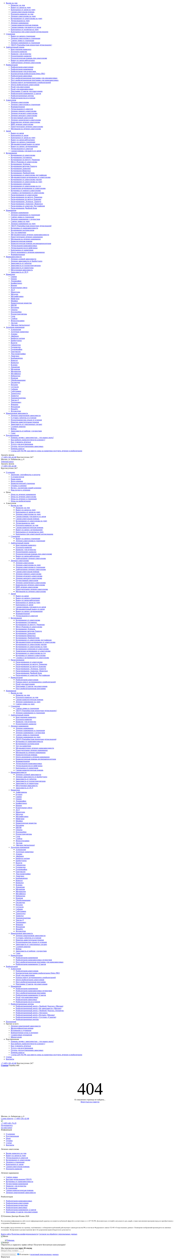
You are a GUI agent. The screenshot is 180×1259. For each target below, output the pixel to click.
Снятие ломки (12, 1177)
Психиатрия (11, 1022)
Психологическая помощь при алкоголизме (29, 58)
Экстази (14, 323)
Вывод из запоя (17, 133)
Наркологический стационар (23, 483)
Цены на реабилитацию (21, 501)
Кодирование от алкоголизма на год (26, 186)
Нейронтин (15, 376)
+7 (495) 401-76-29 (8, 1123)
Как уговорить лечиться (21, 442)
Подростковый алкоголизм (22, 118)
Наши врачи (16, 479)
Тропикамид (16, 402)
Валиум (14, 343)
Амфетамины (21, 792)
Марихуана (15, 292)
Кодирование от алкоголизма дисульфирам (29, 175)
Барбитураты (16, 340)
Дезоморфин (16, 281)
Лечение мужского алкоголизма (24, 113)
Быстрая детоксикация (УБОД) (19, 1179)
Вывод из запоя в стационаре (23, 36)
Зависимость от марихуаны (22, 268)
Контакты (10, 1059)
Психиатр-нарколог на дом (22, 14)
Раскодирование (17, 660)
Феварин (14, 404)
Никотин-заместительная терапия (25, 422)
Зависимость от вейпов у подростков (26, 431)
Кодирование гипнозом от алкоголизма (32, 649)
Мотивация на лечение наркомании (26, 239)
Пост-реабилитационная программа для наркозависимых (35, 80)
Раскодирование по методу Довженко (26, 197)
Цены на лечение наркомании (23, 494)
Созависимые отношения (21, 1035)
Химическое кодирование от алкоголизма (28, 188)
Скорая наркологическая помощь (24, 25)
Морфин (14, 301)
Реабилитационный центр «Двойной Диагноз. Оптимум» (40, 1011)
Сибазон (14, 389)
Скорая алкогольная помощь (22, 12)
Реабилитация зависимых (21, 76)
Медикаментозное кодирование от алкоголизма (30, 177)
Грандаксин (16, 351)
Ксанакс (14, 365)
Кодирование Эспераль (20, 164)
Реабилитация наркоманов (22, 69)
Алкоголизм (11, 100)
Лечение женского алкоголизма (24, 115)
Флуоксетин (16, 411)
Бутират (19, 794)
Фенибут (14, 409)
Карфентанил (16, 283)
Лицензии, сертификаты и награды (25, 475)
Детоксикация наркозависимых (24, 246)
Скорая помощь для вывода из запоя (26, 27)
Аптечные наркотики (20, 332)
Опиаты (14, 310)
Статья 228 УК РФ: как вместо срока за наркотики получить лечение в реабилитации (46, 451)
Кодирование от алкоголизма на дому (26, 18)
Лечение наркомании (20, 23)
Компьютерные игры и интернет (24, 1033)
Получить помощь (8, 1254)
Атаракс (14, 334)
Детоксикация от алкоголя (22, 109)
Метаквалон (16, 371)
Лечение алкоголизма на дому (23, 16)
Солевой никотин (18, 426)
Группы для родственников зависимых (27, 446)
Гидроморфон (16, 349)
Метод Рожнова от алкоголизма (24, 162)
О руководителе (17, 477)
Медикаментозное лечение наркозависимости (30, 235)
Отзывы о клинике (19, 486)
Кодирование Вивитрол (21, 171)
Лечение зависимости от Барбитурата (26, 261)
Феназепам (15, 407)
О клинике (10, 472)
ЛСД (13, 290)
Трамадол (15, 396)
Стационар (10, 34)
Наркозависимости (14, 257)
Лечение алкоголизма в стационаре (25, 38)
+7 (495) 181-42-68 (8, 457)
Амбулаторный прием (15, 47)
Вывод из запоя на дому (21, 7)
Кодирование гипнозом (20, 184)
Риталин (14, 385)
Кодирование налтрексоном (22, 230)
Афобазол (15, 336)
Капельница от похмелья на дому (25, 29)
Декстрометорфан (18, 354)
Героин (14, 279)
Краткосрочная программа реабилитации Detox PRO (38, 973)
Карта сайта (6, 1234)
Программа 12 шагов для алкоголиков (26, 91)
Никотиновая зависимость (17, 413)
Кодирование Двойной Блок (23, 173)
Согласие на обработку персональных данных (58, 1234)
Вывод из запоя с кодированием (24, 146)
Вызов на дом (11, 3)
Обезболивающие (18, 380)
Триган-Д (15, 400)
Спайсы (14, 318)
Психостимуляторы (19, 314)
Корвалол (15, 362)
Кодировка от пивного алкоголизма (26, 190)
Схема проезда (7, 1118)
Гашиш (14, 276)
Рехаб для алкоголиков (20, 87)
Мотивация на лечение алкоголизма (26, 129)
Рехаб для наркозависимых (22, 89)
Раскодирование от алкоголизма (24, 195)
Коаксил (14, 360)
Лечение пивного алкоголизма (23, 111)
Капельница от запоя (19, 135)
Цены (8, 1138)
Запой (8, 131)
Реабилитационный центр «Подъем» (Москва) (35, 1015)
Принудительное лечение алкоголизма (27, 126)
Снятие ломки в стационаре (22, 40)
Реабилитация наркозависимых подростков (34, 960)
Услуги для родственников (22, 444)
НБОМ (14, 305)
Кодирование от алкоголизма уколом (26, 179)
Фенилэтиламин (17, 321)
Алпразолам (16, 329)
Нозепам (14, 378)
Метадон (14, 294)
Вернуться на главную (90, 1102)
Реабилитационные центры (22, 96)
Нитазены (15, 307)
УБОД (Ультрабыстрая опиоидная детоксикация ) (31, 45)
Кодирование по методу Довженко (25, 160)
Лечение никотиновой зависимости (26, 415)
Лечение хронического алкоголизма (26, 120)
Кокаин (14, 285)
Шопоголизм (16, 1037)
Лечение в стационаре (15, 1162)
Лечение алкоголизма (20, 102)
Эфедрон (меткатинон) (20, 325)
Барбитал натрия (18, 338)
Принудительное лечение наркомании (27, 237)
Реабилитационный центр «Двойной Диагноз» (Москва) (39, 1006)
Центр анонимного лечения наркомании (28, 252)
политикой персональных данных (44, 1254)
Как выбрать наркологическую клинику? (28, 440)
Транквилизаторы (18, 398)
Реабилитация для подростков (23, 71)
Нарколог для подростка (21, 54)
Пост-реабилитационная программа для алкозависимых (34, 78)
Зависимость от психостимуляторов (26, 265)
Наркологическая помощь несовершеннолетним (31, 243)
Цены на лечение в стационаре (24, 499)
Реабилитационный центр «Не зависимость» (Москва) (38, 1008)
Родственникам (12, 435)
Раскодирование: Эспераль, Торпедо (26, 201)
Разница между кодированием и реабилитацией (31, 82)
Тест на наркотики (18, 232)
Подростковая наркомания (17, 1184)
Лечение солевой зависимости (23, 259)
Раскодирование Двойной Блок (24, 208)
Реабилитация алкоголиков (22, 67)
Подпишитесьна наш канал (7, 1126)
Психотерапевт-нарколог (21, 56)
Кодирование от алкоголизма (23, 155)
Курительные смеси (19, 288)
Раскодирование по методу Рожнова (26, 199)
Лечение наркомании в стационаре (25, 43)
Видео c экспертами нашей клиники (26, 488)
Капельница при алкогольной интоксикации (29, 32)
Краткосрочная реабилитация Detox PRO (28, 74)
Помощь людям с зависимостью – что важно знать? (32, 437)
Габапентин (16, 345)
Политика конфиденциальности (24, 1234)
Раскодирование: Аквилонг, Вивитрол (27, 204)
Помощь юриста (17, 449)
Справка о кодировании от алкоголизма (27, 193)
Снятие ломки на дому (20, 221)
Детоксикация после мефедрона (24, 248)
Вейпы (14, 429)
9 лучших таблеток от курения (23, 418)
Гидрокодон (16, 347)
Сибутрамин (16, 391)
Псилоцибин (16, 312)
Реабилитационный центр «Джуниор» (32, 1013)
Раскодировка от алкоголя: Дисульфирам (28, 206)
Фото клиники (17, 481)
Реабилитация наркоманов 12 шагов (26, 93)
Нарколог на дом (18, 5)
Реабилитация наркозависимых (19, 1201)
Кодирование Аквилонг (21, 168)
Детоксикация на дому (20, 21)
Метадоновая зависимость (22, 270)
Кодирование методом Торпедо (24, 166)
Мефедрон (15, 299)
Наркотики (10, 274)
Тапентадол (16, 393)
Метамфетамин (17, 296)
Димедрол (15, 356)
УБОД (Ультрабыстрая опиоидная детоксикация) (31, 226)
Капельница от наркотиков (22, 250)
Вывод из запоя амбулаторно (23, 60)
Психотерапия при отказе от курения (26, 420)
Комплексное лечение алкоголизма (25, 122)
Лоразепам (15, 367)
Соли (13, 316)
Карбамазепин (17, 358)
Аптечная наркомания (15, 327)
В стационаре (11, 1188)
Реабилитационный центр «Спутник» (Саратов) (36, 1017)
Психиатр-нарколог (19, 51)
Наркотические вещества (21, 303)
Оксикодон (15, 382)
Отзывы (9, 1141)
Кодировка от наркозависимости (24, 228)
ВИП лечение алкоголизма (22, 124)
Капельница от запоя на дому (23, 10)
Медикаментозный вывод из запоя (25, 144)
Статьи (9, 1057)
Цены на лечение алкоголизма (23, 497)
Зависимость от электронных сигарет (26, 424)
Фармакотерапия (18, 107)
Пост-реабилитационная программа (31, 688)
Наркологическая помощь (21, 241)
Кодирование (11, 153)
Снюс (13, 433)
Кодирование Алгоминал (21, 157)
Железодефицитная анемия (22, 1028)
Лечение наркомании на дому (23, 224)
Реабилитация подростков (17, 1205)
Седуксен (15, 387)
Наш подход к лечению (20, 490)
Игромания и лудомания (21, 1030)
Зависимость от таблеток (21, 263)
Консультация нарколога (21, 49)
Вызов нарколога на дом (16, 1153)
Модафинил (16, 374)
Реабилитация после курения (23, 98)
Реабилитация (12, 65)
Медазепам (15, 369)
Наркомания (11, 210)
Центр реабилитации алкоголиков (25, 85)
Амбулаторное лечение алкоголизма (26, 63)
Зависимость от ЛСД (19, 272)
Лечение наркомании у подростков (25, 219)
